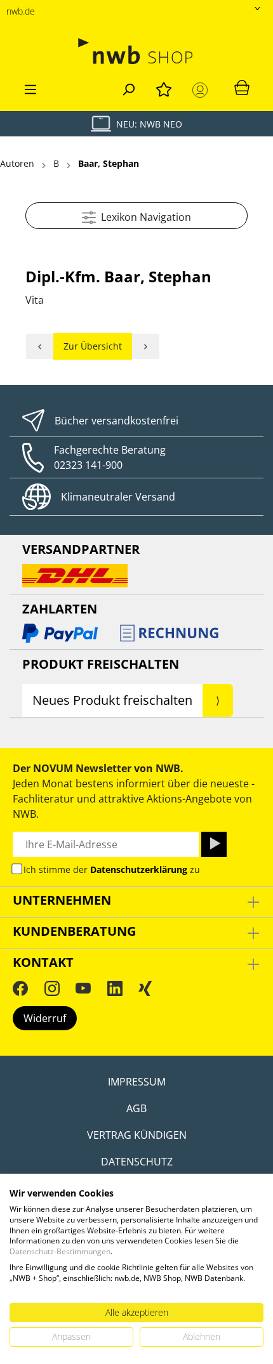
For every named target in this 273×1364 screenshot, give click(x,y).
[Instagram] (52, 988)
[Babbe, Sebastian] (146, 346)
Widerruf (44, 1018)
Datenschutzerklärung (138, 869)
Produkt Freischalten (100, 663)
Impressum (137, 1082)
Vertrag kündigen (137, 1135)
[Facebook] (20, 988)
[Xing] (145, 988)
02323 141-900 (88, 465)
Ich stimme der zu (111, 869)
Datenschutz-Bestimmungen (60, 1251)
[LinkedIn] (115, 988)
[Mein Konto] (202, 90)
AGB (136, 1108)
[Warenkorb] (241, 87)
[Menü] (30, 87)
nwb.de (20, 11)
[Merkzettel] (164, 87)
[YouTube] (83, 988)
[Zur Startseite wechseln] (136, 51)
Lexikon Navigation (143, 217)
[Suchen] (128, 87)
